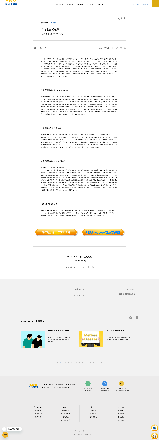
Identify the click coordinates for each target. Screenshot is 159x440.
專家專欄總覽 (45, 23)
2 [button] (60, 363)
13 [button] (90, 363)
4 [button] (66, 363)
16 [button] (99, 363)
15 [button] (96, 363)
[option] (50, 340)
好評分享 (100, 4)
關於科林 (80, 4)
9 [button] (79, 363)
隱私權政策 (88, 434)
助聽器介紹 (59, 4)
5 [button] (68, 363)
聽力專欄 (90, 4)
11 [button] (85, 363)
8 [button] (77, 363)
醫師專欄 (53, 23)
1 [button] (57, 363)
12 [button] (88, 363)
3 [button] (63, 363)
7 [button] (74, 363)
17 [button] (102, 363)
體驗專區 (70, 4)
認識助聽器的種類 (80, 261)
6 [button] (71, 363)
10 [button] (82, 363)
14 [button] (93, 363)
